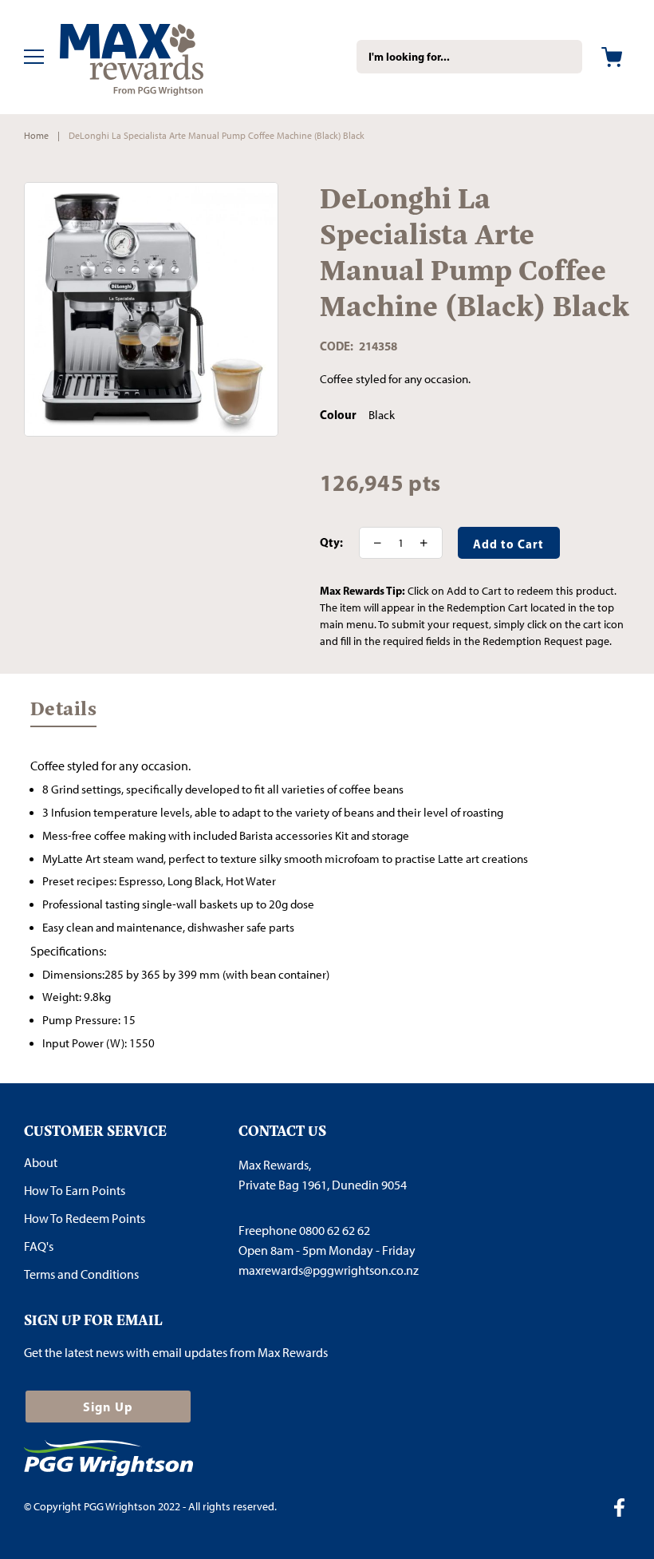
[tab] (63, 716)
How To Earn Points (74, 1190)
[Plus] (429, 543)
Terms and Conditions (81, 1274)
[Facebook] (625, 1509)
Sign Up (108, 1407)
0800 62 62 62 (334, 1230)
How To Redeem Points (84, 1218)
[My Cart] (611, 57)
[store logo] (155, 57)
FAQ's (38, 1246)
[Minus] (372, 543)
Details (63, 712)
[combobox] (469, 56)
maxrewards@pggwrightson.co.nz (328, 1270)
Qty (330, 543)
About (40, 1162)
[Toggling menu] (34, 56)
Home (36, 135)
